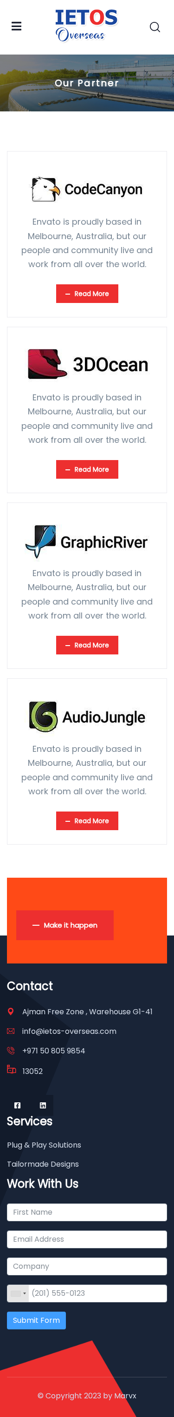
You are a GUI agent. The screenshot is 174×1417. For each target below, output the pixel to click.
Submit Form (36, 1320)
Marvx (125, 1395)
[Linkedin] (42, 1105)
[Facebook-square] (17, 1105)
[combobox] (18, 1293)
